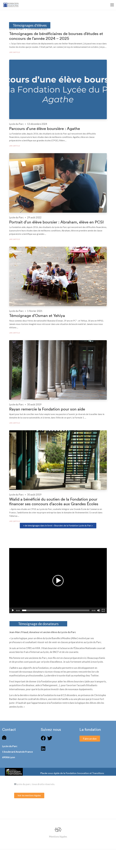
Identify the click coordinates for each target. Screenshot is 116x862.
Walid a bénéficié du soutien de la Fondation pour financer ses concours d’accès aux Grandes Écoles (53, 501)
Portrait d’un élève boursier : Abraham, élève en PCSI (56, 222)
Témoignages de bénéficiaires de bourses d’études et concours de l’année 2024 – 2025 (56, 36)
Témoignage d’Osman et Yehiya (37, 315)
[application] (58, 580)
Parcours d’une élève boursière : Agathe (44, 128)
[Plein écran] (103, 610)
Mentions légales (58, 836)
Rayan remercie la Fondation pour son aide (47, 409)
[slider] (55, 610)
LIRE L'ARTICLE (14, 52)
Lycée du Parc (16, 28)
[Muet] (98, 610)
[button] (58, 525)
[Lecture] (12, 610)
